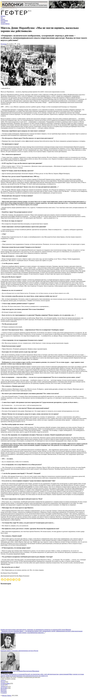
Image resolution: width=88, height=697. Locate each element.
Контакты (3, 689)
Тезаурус (3, 680)
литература (4, 686)
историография (5, 683)
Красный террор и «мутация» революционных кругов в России (19, 650)
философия (4, 688)
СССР (2, 685)
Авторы (3, 22)
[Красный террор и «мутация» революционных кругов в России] (10, 670)
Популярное (4, 20)
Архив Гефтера (5, 23)
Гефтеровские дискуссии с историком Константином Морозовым (20, 671)
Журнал (3, 16)
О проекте (4, 692)
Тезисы (3, 19)
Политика (4, 44)
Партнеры (4, 691)
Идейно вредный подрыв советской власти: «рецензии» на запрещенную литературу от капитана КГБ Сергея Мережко (36, 629)
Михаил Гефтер (6, 695)
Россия (3, 682)
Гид (2, 17)
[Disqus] (44, 607)
